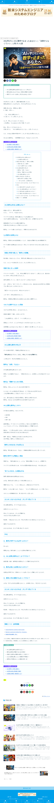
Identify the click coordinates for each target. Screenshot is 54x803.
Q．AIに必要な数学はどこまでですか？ (27, 189)
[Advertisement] (27, 27)
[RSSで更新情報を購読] (32, 692)
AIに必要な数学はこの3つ (24, 174)
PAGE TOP (27, 788)
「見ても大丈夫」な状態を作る (25, 180)
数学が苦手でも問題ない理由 (24, 178)
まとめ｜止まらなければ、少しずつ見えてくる (27, 182)
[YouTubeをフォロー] (24, 692)
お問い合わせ (44, 796)
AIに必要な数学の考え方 (22, 168)
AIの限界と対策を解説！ (13, 144)
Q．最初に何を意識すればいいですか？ (27, 193)
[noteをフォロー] (27, 692)
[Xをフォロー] (21, 692)
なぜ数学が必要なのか (23, 159)
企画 (27, 796)
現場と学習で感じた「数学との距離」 (25, 161)
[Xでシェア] (5, 80)
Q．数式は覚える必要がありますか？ (26, 191)
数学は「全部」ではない (23, 170)
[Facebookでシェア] (7, 80)
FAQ (17, 185)
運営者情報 (40, 798)
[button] (15, 80)
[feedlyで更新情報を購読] (30, 692)
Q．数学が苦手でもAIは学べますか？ (26, 187)
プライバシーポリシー (13, 798)
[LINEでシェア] (13, 80)
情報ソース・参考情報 (21, 197)
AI (5, 679)
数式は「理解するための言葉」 (25, 172)
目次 (25, 154)
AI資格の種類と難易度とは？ (14, 149)
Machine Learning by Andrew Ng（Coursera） (16, 632)
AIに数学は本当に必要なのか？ (23, 157)
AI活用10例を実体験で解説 (14, 147)
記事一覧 (9, 796)
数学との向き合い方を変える (23, 176)
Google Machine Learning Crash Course (15, 629)
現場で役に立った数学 (23, 163)
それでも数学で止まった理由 (24, 165)
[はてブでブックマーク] (10, 80)
